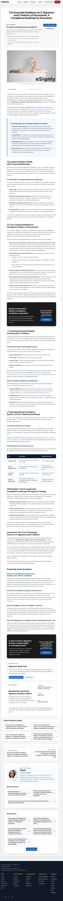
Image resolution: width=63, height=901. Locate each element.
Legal (27, 881)
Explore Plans (46, 652)
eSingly (2, 876)
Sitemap (53, 888)
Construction (17, 881)
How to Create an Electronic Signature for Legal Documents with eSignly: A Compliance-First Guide (44, 726)
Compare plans (50, 28)
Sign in (40, 2)
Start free (57, 1)
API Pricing (41, 881)
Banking (15, 879)
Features (3, 881)
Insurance (28, 879)
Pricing (2, 879)
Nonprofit (28, 883)
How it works (4, 883)
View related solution (49, 25)
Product (19, 2)
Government (16, 885)
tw (5, 896)
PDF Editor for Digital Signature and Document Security (30, 374)
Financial (16, 883)
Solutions (26, 2)
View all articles (31, 849)
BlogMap (53, 892)
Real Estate (28, 885)
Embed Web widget (43, 879)
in (12, 896)
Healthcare (28, 876)
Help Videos (4, 885)
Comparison (54, 879)
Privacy (53, 885)
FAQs (2, 888)
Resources (33, 2)
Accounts (16, 876)
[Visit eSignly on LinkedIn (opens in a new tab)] (13, 775)
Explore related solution (16, 677)
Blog (52, 890)
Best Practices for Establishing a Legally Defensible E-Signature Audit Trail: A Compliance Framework (16, 726)
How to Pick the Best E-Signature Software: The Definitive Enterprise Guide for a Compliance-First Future (15, 736)
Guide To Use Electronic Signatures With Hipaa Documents (33, 392)
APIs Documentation (43, 876)
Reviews (53, 876)
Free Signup (46, 319)
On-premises (42, 883)
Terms (52, 883)
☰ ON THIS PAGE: (24, 89)
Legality (53, 881)
